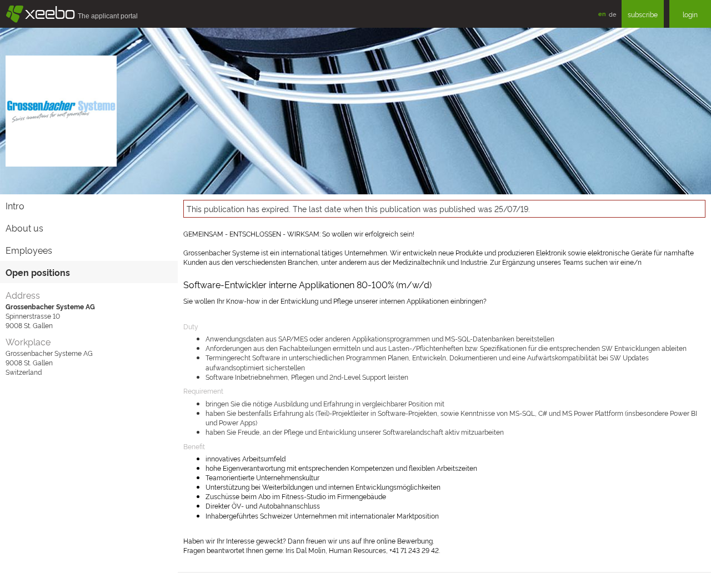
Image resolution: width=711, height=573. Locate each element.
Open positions (38, 272)
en (602, 13)
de (612, 13)
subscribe (643, 14)
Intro (15, 205)
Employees (29, 250)
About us (24, 228)
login (690, 14)
